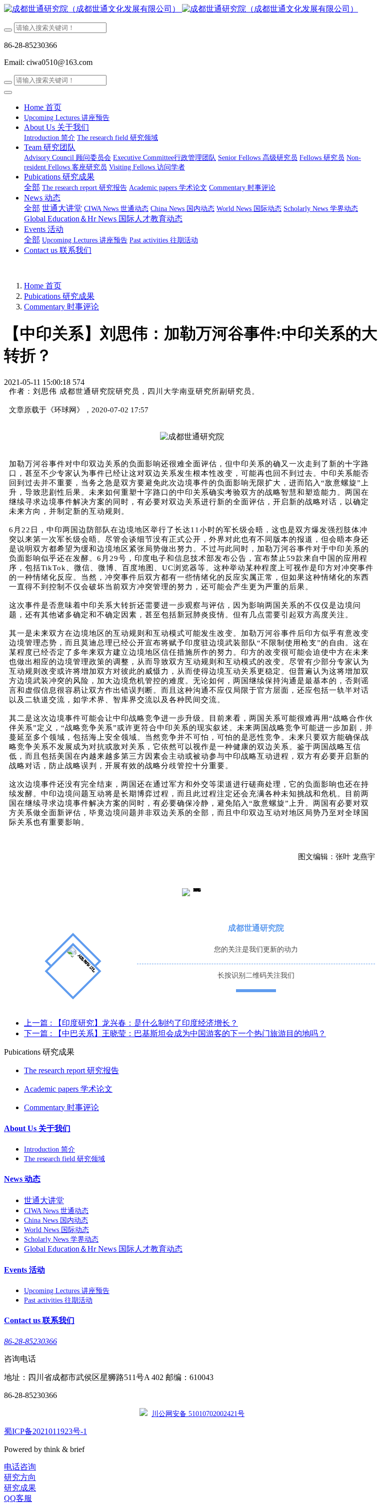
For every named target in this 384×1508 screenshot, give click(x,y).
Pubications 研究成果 (59, 296)
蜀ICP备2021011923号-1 (45, 1431)
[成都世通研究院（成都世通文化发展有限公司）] (192, 9)
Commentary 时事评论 (61, 306)
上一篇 (131, 1023)
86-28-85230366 (30, 1341)
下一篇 (175, 1033)
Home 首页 (43, 107)
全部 (32, 187)
